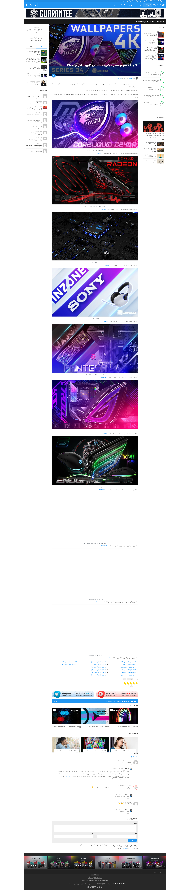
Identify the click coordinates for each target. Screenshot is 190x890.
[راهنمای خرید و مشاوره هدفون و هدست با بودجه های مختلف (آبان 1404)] (154, 862)
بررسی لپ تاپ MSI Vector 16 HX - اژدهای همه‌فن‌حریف (151, 103)
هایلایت (139, 21)
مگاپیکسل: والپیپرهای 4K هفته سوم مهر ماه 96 (98, 726)
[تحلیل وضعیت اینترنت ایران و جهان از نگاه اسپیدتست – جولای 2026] (44, 53)
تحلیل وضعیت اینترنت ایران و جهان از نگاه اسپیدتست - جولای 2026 (115, 701)
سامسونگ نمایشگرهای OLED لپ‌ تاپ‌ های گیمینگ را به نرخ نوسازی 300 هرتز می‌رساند (151, 42)
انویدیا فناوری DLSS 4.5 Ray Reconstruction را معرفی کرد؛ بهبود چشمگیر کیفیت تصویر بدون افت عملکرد (33, 60)
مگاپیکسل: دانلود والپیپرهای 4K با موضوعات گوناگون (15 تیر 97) (67, 727)
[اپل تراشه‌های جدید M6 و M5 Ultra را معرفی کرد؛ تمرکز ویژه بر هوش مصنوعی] (44, 75)
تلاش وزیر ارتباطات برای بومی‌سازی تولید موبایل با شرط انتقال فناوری (33, 82)
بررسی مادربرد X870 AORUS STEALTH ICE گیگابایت (153, 88)
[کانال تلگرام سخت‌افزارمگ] (97, 887)
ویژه (114, 5)
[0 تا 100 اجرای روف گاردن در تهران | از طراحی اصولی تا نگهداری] (160, 150)
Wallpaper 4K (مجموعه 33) (69, 665)
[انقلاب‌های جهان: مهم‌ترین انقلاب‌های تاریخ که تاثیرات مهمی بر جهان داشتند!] (153, 126)
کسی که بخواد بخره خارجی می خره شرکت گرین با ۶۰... (35, 139)
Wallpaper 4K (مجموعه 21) (128, 665)
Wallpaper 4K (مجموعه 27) (98, 665)
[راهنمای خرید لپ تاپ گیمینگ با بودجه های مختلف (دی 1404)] (35, 862)
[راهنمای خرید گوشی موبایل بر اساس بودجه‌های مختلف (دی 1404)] (107, 862)
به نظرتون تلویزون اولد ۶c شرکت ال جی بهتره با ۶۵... (34, 133)
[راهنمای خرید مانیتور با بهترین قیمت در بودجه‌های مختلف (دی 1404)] (83, 862)
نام (136, 833)
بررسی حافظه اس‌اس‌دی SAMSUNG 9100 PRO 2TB (151, 81)
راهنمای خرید (131, 5)
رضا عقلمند (130, 78)
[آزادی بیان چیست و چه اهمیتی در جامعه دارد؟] (160, 161)
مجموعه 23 (68, 776)
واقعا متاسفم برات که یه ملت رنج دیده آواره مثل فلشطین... (34, 146)
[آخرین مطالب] (41, 46)
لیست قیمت (122, 5)
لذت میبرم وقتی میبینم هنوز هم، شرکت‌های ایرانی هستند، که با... (35, 127)
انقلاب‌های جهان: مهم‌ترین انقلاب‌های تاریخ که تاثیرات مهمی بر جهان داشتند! (154, 134)
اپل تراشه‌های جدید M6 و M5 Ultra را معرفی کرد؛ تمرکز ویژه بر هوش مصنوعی (33, 75)
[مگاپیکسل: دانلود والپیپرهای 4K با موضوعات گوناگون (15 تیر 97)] (66, 716)
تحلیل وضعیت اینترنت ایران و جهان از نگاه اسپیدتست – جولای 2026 (33, 52)
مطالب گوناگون (148, 21)
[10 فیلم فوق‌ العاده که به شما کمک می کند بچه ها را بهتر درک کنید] (95, 744)
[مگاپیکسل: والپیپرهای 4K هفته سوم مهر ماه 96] (95, 716)
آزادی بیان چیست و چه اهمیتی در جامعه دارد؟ (151, 161)
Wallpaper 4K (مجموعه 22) (128, 667)
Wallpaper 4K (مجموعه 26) (98, 662)
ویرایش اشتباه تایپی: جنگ (36, 151)
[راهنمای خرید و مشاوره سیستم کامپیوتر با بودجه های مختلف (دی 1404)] (130, 862)
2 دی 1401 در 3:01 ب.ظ (123, 802)
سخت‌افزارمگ (161, 872)
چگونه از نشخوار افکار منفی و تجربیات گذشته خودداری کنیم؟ (66, 751)
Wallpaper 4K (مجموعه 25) (128, 675)
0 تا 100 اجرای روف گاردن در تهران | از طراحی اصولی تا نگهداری (150, 149)
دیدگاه (133, 757)
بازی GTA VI (160, 1)
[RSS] (101, 887)
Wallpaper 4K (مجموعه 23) (128, 670)
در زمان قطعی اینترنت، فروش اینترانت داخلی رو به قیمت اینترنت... (34, 97)
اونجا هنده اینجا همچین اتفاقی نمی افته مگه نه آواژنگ (34, 108)
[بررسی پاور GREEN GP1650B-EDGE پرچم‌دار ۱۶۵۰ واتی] (161, 35)
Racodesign (129, 679)
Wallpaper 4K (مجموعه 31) (98, 675)
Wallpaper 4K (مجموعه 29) (98, 670)
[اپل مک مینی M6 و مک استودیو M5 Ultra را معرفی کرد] (44, 68)
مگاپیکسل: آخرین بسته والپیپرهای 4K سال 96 (127, 726)
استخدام (143, 872)
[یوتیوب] (117, 694)
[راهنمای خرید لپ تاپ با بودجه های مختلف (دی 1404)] (59, 862)
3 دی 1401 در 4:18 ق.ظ (118, 795)
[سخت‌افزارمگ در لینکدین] (88, 887)
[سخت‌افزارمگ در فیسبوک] (93, 887)
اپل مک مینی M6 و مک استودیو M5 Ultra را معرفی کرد (33, 67)
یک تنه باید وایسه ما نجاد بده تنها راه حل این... (34, 115)
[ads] (95, 13)
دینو (118, 1)
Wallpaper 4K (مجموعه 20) (128, 662)
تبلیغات (149, 872)
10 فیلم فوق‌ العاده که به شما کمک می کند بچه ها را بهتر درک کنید (95, 751)
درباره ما (154, 872)
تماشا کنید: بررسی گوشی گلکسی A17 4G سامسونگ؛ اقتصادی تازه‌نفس (151, 96)
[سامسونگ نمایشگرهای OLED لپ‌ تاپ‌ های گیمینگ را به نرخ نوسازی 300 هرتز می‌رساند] (161, 42)
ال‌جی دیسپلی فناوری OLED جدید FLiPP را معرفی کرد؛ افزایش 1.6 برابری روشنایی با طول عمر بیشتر (151, 57)
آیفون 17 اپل (130, 1)
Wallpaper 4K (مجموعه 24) (128, 673)
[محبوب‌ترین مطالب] (31, 46)
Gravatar (124, 849)
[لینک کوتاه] (118, 78)
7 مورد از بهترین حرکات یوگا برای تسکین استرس (150, 155)
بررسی (139, 5)
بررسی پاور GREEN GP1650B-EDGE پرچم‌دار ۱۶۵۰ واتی (150, 34)
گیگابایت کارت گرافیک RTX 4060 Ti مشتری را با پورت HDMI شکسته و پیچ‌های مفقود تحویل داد (150, 50)
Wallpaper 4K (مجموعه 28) (98, 667)
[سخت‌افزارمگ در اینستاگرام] (95, 887)
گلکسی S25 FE (152, 1)
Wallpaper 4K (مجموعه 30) (98, 673)
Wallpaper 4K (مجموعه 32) (69, 662)
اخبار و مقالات (148, 5)
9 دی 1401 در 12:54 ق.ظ (121, 761)
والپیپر (125, 679)
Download (100, 153)
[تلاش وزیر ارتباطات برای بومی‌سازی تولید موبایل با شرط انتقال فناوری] (44, 83)
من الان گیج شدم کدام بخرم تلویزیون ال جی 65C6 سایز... (34, 121)
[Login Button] (26, 5)
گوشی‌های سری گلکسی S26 (141, 1)
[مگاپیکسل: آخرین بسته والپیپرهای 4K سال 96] (123, 716)
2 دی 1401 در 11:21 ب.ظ (123, 785)
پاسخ (131, 764)
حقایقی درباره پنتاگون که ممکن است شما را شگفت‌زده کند (150, 143)
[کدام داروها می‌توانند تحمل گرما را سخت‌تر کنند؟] (124, 744)
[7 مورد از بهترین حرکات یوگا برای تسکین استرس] (160, 156)
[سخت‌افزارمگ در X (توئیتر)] (91, 887)
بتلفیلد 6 (123, 1)
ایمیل (91, 833)
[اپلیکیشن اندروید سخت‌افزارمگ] (99, 887)
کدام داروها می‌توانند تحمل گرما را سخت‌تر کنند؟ (125, 751)
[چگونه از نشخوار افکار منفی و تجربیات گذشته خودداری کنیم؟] (66, 744)
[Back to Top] (95, 875)
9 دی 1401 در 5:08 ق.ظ (118, 768)
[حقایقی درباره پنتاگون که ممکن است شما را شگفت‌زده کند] (160, 144)
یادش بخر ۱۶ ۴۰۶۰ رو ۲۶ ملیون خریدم (34, 103)
